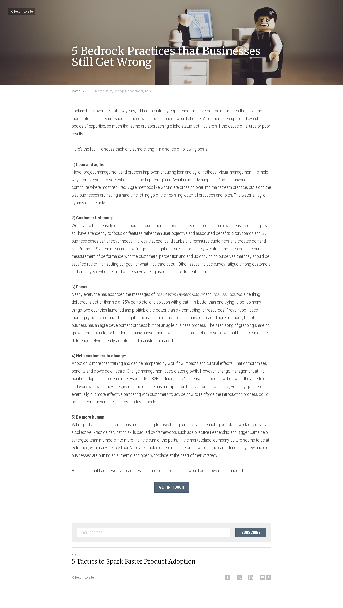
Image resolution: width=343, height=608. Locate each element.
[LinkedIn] (250, 577)
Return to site (23, 11)
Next (75, 555)
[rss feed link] (268, 577)
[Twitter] (239, 577)
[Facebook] (227, 577)
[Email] (262, 577)
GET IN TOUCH (171, 487)
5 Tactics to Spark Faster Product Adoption (134, 561)
